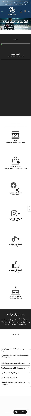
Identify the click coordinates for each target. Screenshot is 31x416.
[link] (15, 52)
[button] (15, 349)
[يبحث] (29, 12)
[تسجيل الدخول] (21, 11)
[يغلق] (29, 2)
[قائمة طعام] (2, 12)
